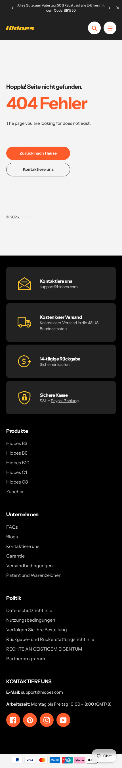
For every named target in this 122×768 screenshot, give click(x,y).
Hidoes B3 (16, 443)
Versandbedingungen (29, 565)
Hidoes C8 (17, 482)
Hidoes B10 (18, 462)
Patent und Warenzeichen (34, 575)
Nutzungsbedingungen (30, 620)
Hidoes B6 (17, 453)
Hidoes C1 (16, 472)
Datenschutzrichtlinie (29, 610)
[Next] (109, 8)
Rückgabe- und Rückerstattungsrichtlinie (50, 639)
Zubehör (15, 491)
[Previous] (13, 8)
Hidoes (26, 217)
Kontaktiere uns (22, 546)
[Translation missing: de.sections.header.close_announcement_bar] (118, 8)
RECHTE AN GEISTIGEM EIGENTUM (44, 649)
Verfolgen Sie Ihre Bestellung (36, 629)
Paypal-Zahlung (65, 400)
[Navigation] (110, 28)
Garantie (15, 556)
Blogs (12, 536)
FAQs (12, 527)
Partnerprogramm (25, 658)
